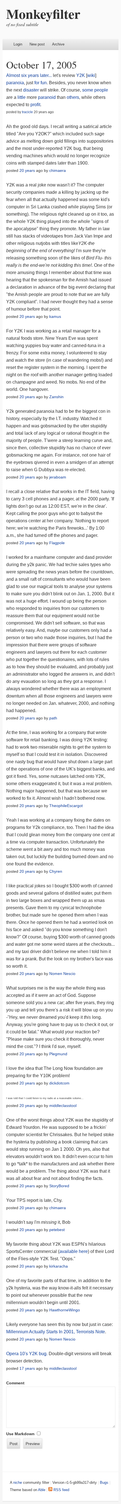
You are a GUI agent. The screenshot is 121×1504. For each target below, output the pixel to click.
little (21, 97)
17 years (27, 1368)
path (53, 718)
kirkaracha (58, 1266)
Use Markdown (20, 1434)
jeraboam (57, 477)
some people (95, 90)
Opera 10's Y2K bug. (27, 1353)
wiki (91, 75)
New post (37, 44)
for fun (40, 82)
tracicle (27, 112)
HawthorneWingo (64, 1310)
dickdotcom (59, 1083)
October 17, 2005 (41, 64)
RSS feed (60, 1490)
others (73, 97)
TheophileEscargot (66, 805)
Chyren (55, 871)
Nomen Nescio (62, 973)
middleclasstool (63, 1105)
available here (73, 1251)
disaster (31, 90)
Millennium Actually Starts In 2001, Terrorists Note (55, 1331)
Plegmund (58, 1054)
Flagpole (57, 543)
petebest (57, 1229)
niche (17, 1482)
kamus (55, 316)
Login (18, 44)
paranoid (47, 97)
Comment (15, 1383)
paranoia (15, 82)
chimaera (57, 170)
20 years (27, 170)
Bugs (104, 1482)
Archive (58, 44)
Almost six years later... (29, 75)
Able (41, 1490)
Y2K (80, 75)
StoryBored (59, 1186)
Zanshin (56, 397)
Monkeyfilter (43, 13)
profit (35, 104)
